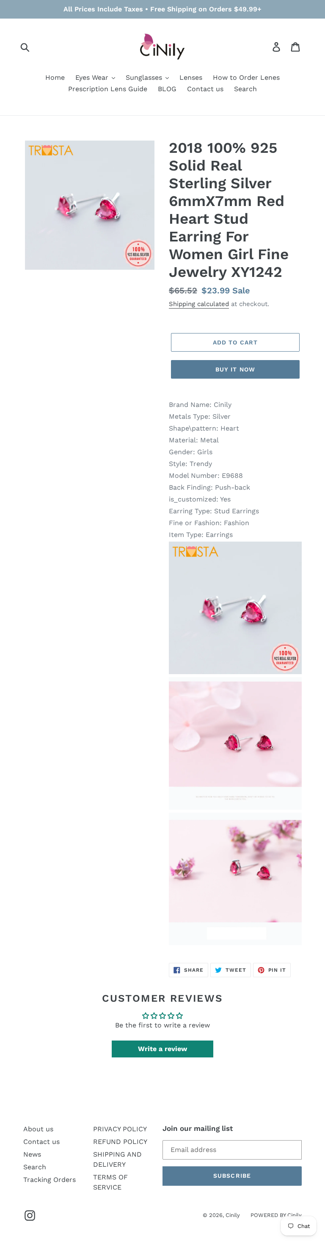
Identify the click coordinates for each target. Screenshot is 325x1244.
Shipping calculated (199, 304)
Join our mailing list (197, 1128)
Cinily (233, 1215)
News (32, 1154)
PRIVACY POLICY (120, 1129)
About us (38, 1129)
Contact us (41, 1142)
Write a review (162, 1049)
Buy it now (235, 369)
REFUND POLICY (120, 1142)
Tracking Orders (49, 1180)
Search (34, 1167)
